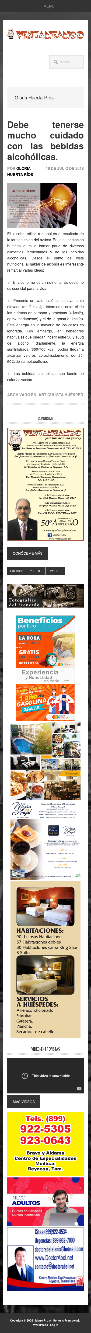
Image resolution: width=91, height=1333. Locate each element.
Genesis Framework (66, 1320)
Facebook (16, 571)
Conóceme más (27, 553)
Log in (54, 1325)
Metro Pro (41, 1320)
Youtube (36, 571)
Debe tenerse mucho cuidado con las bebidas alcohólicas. (45, 140)
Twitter (55, 571)
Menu (49, 6)
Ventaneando (45, 34)
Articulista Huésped (60, 394)
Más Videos (24, 1101)
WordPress (40, 1325)
